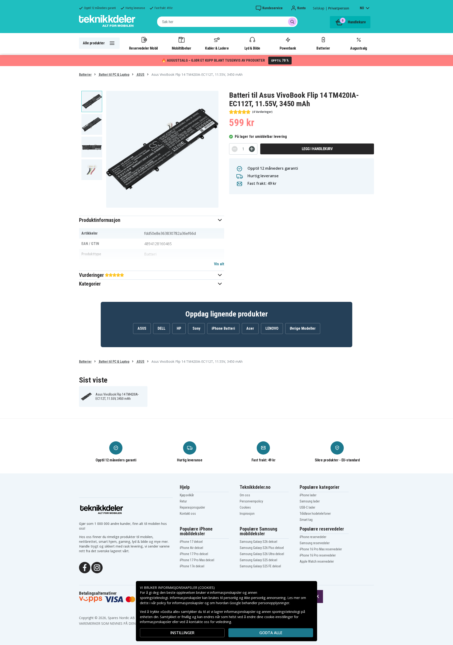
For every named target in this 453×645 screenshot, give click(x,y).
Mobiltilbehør (181, 48)
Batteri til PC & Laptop (113, 74)
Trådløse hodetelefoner (315, 513)
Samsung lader (310, 501)
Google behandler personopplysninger (259, 603)
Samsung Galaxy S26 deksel (258, 542)
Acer (250, 328)
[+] (252, 149)
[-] (235, 149)
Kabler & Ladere (217, 48)
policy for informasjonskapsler (180, 603)
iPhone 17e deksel (192, 566)
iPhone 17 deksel (191, 542)
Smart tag (306, 520)
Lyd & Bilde (252, 48)
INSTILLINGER (182, 632)
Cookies (245, 507)
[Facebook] (84, 567)
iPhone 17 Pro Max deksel (197, 560)
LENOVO (271, 328)
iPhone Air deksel (191, 548)
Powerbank (288, 48)
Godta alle (270, 632)
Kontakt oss (188, 513)
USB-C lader (307, 507)
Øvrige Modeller (303, 328)
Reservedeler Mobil (143, 48)
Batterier (323, 48)
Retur (183, 501)
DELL (161, 328)
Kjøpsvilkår (187, 495)
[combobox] (227, 22)
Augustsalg (358, 48)
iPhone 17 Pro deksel (194, 554)
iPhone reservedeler (313, 537)
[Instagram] (97, 567)
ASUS (140, 74)
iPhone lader (308, 495)
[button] (151, 220)
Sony (196, 328)
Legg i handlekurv (317, 149)
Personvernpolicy (251, 501)
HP (179, 328)
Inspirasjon (247, 513)
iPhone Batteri (223, 328)
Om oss (245, 495)
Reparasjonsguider (192, 507)
